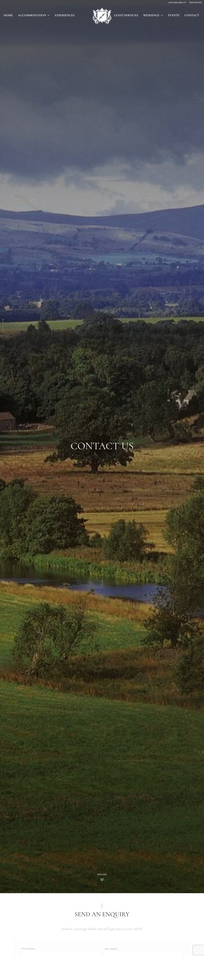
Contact (191, 15)
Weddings (151, 15)
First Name (28, 943)
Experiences (65, 15)
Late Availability (177, 2)
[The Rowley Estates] (102, 16)
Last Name (110, 943)
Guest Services (126, 15)
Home (8, 15)
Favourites (195, 2)
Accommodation (32, 15)
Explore (102, 874)
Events (173, 15)
